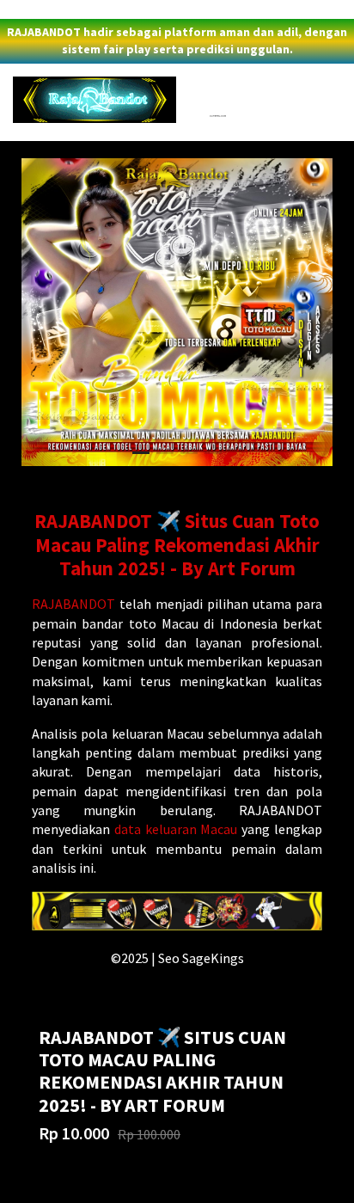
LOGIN (20, 9)
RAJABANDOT (73, 603)
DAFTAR (64, 9)
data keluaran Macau (176, 829)
